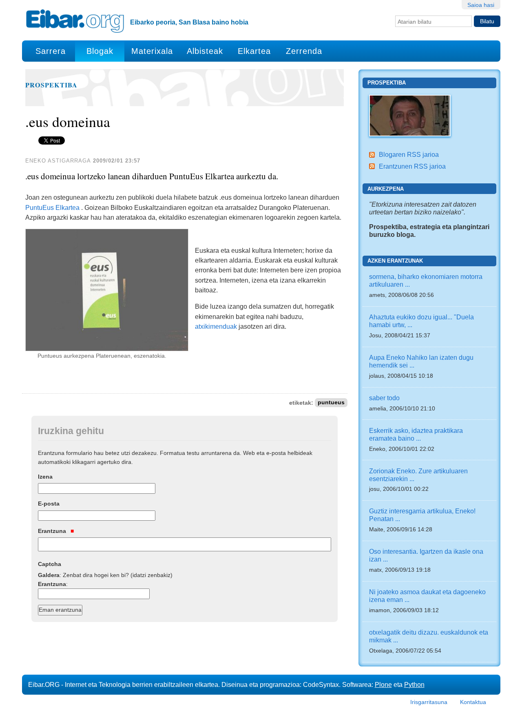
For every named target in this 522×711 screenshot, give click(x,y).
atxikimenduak (217, 326)
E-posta (49, 503)
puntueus (331, 403)
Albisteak (205, 51)
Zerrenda (304, 51)
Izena (45, 476)
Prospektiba (51, 85)
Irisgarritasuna (428, 702)
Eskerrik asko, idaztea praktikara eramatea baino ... (416, 434)
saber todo (384, 397)
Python (414, 684)
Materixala (152, 51)
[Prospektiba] (410, 114)
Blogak (99, 51)
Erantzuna (53, 531)
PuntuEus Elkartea (52, 207)
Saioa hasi (480, 5)
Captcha (49, 564)
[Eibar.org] (75, 20)
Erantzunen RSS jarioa (412, 166)
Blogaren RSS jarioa (409, 154)
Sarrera (50, 51)
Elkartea (254, 51)
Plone (383, 684)
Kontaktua (473, 702)
